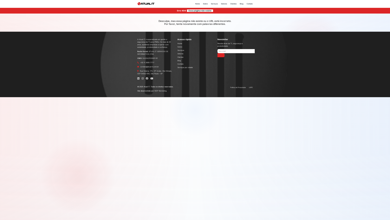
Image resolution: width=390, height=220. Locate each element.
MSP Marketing (160, 91)
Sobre (205, 4)
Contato (250, 4)
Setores (224, 4)
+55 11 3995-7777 (147, 63)
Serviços (214, 4)
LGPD (251, 87)
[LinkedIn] (138, 78)
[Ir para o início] (146, 4)
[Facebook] (147, 78)
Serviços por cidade (185, 67)
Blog (241, 4)
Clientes (233, 4)
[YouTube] (151, 78)
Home (197, 4)
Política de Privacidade (238, 87)
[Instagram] (143, 78)
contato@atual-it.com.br (149, 67)
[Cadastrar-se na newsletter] (221, 55)
